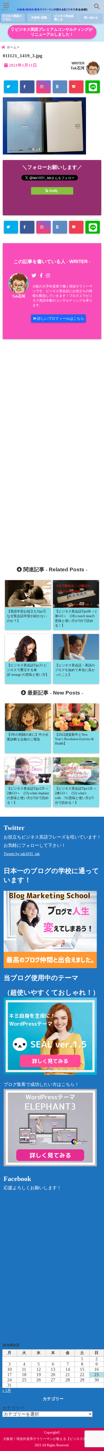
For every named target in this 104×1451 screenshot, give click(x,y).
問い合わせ (91, 17)
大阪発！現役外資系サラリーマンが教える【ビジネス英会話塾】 (51, 1439)
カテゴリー (13, 1408)
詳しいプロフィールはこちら (60, 318)
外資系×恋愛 (39, 17)
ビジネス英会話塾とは (64, 17)
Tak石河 (77, 68)
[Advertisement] (52, 447)
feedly (54, 191)
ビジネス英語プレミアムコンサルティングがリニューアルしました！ (53, 31)
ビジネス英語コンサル (12, 17)
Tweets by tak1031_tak (22, 854)
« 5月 (6, 1391)
